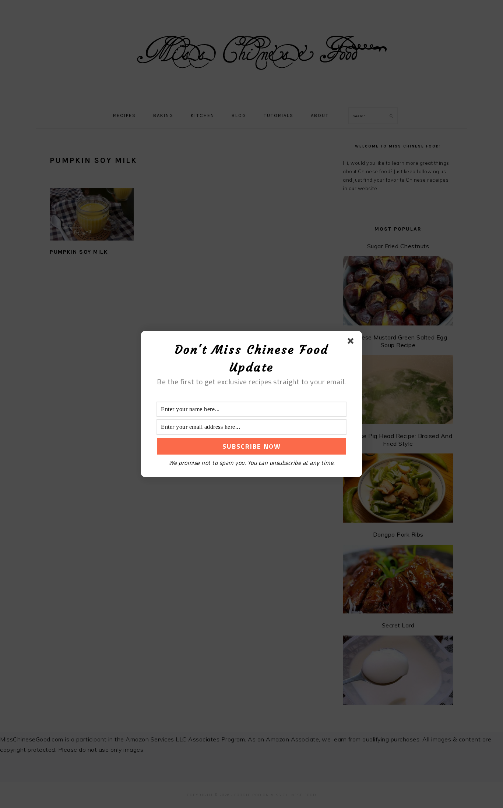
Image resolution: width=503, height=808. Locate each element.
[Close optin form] (352, 342)
